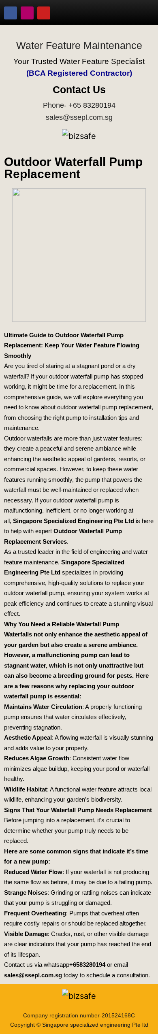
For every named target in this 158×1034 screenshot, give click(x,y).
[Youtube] (43, 12)
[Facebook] (10, 12)
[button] (139, 13)
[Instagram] (27, 12)
